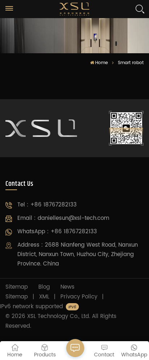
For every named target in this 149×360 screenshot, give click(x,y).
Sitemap (16, 287)
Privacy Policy (78, 296)
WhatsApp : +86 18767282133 (57, 231)
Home (101, 62)
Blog (44, 287)
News (67, 287)
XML (44, 296)
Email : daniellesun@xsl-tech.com (63, 218)
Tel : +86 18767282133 (47, 204)
